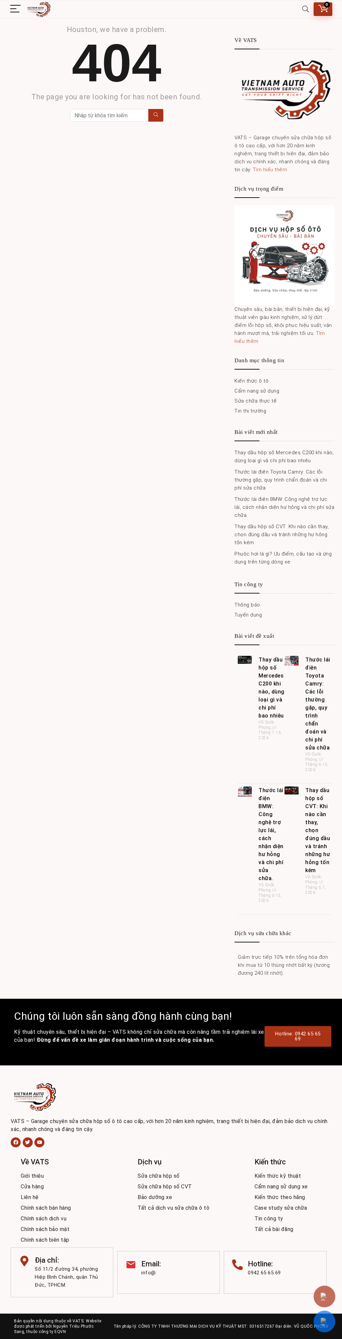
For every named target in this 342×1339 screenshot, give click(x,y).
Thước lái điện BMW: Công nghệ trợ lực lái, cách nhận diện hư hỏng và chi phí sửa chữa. (284, 507)
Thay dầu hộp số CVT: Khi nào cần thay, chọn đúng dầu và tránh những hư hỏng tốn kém (281, 535)
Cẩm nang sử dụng (256, 391)
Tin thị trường (250, 411)
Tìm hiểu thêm (270, 170)
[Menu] (15, 9)
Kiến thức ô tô (251, 381)
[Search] (306, 9)
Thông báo (247, 605)
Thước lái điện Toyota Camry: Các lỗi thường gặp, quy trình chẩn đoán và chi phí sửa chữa (280, 480)
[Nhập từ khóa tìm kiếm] (155, 115)
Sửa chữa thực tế (255, 401)
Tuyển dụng (248, 615)
